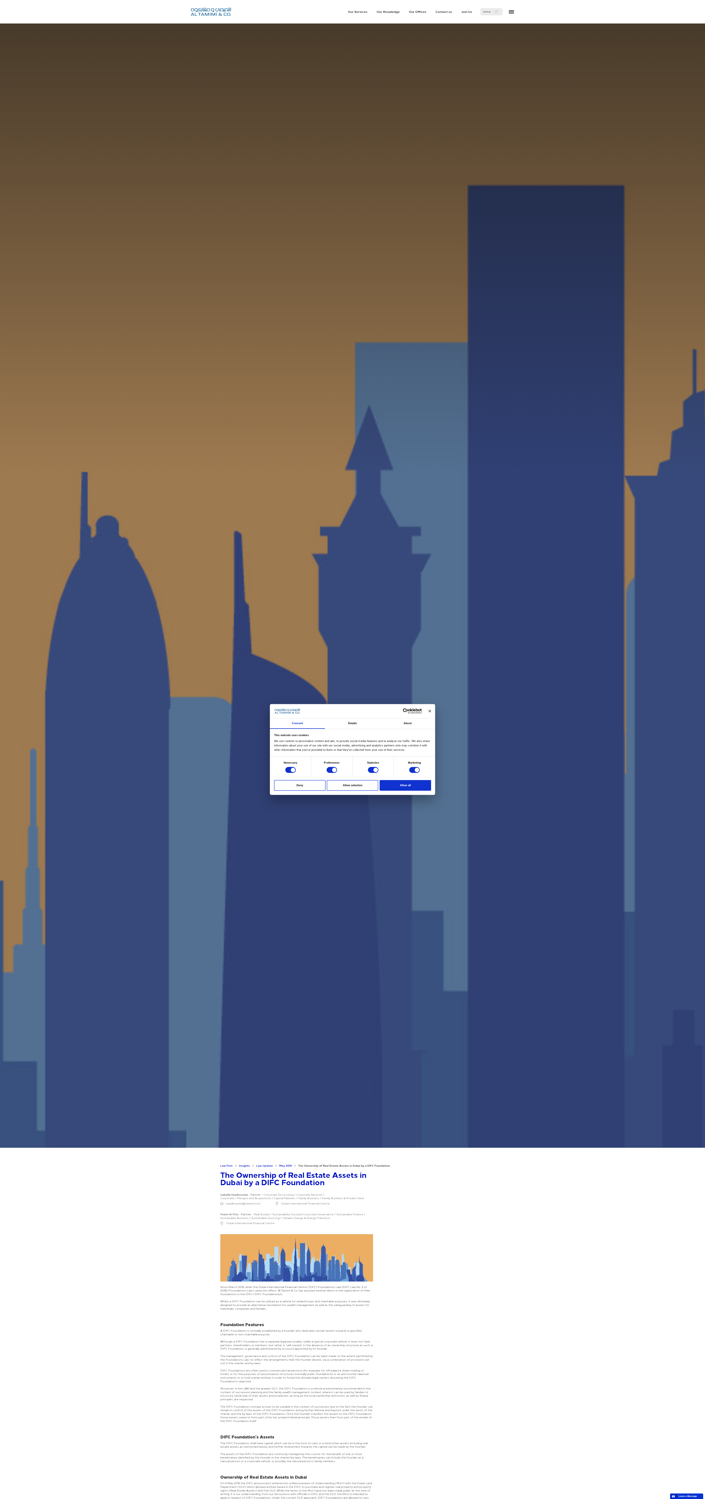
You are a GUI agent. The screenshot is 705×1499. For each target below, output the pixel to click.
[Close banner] (430, 711)
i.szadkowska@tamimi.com (243, 1203)
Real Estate (262, 1214)
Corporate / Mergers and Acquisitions (245, 1198)
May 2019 (285, 1165)
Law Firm (226, 1165)
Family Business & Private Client (343, 1198)
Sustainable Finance (349, 1214)
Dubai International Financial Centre (305, 1203)
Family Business (308, 1198)
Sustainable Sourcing (265, 1218)
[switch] (332, 770)
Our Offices (417, 11)
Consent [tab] (297, 723)
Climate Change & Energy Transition (306, 1218)
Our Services (357, 11)
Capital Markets (284, 1198)
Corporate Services (309, 1194)
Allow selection (352, 785)
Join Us (466, 11)
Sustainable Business (234, 1218)
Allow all (405, 785)
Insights (244, 1165)
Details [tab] (352, 723)
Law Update (264, 1165)
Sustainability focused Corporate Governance (303, 1214)
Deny (300, 785)
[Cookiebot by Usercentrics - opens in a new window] (406, 711)
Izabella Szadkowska (234, 1194)
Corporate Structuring (278, 1194)
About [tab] (408, 723)
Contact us (443, 11)
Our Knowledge (388, 11)
